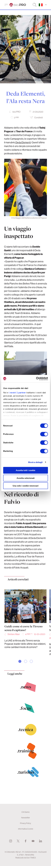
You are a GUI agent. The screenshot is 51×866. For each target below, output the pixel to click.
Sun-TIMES (31, 857)
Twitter (18, 841)
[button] (19, 661)
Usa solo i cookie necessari (25, 486)
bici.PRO (16, 111)
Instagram (10, 841)
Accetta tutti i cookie (25, 470)
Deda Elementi (23, 142)
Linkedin (40, 841)
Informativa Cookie (25, 829)
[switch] (44, 434)
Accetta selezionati (26, 478)
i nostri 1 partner (17, 392)
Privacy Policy (25, 823)
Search (34, 5)
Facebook (25, 841)
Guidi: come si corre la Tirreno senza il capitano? (23, 628)
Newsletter (25, 817)
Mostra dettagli (35, 462)
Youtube (33, 841)
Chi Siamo (25, 812)
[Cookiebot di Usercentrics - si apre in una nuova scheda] (36, 378)
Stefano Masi (13, 634)
